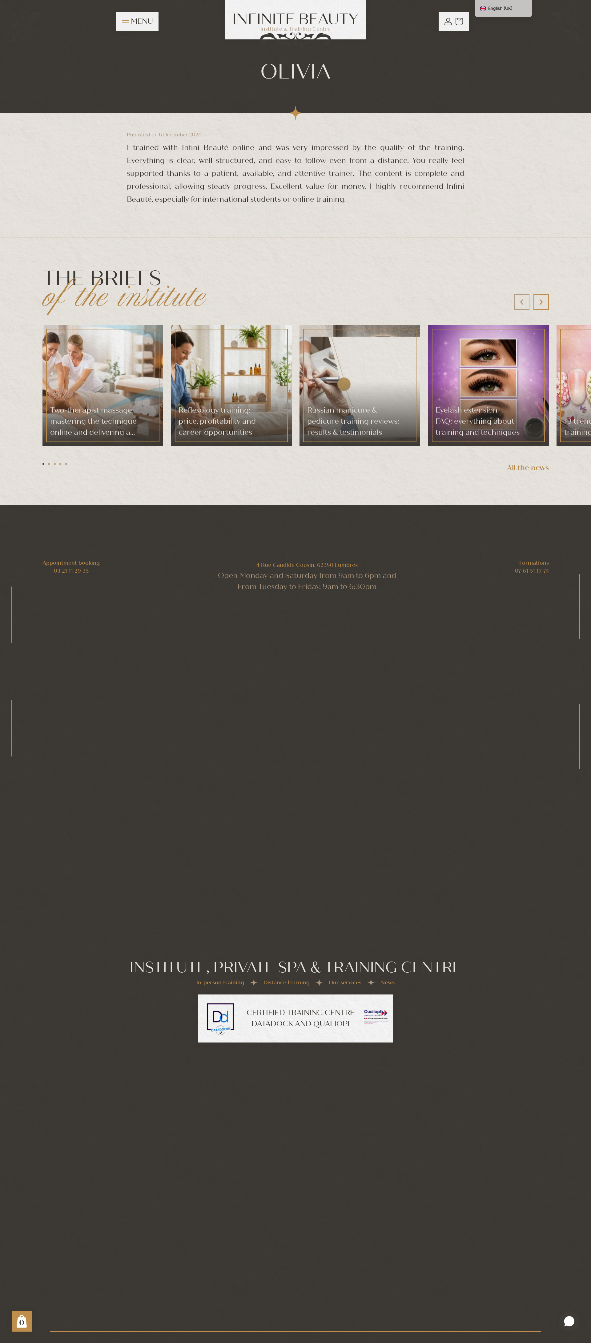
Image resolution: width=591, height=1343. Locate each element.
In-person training (220, 982)
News (388, 982)
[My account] (448, 21)
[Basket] (459, 21)
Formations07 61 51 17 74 (532, 567)
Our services (345, 982)
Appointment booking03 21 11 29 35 (71, 567)
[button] (541, 302)
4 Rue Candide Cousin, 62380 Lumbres (307, 565)
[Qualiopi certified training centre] (375, 1016)
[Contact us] (569, 1321)
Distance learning (286, 982)
